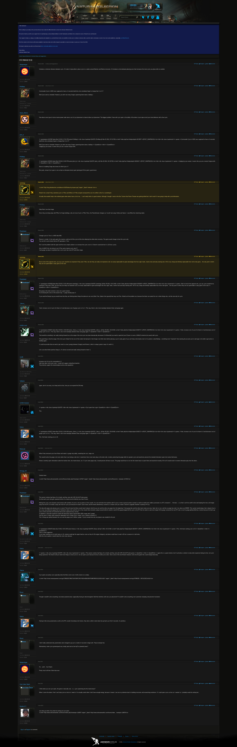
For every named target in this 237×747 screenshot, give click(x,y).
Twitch (152, 17)
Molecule (22, 449)
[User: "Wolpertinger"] (27, 71)
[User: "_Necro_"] (27, 310)
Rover (21, 592)
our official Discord (124, 38)
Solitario (22, 381)
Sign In (22, 729)
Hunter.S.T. (23, 706)
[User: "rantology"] (27, 189)
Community (94, 17)
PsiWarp (22, 86)
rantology (22, 183)
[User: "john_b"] (27, 141)
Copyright (120, 736)
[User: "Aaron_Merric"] (27, 119)
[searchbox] (130, 17)
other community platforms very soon (49, 46)
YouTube (157, 17)
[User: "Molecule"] (27, 455)
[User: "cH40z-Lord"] (27, 332)
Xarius (22, 427)
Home (77, 17)
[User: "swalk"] (27, 363)
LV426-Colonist (24, 403)
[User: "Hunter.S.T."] (27, 713)
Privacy (127, 736)
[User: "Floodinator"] (27, 238)
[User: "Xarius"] (27, 434)
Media (102, 17)
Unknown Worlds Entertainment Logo (104, 741)
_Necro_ (22, 303)
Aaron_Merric (24, 113)
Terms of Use (135, 736)
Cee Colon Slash (25, 684)
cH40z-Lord (23, 325)
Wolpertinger (23, 64)
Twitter (143, 17)
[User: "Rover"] (27, 599)
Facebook (148, 17)
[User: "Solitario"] (27, 388)
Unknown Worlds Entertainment (157, 5)
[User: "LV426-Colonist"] (27, 410)
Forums (108, 17)
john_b (22, 135)
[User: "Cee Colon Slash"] (27, 691)
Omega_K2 (23, 471)
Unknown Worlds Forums (98, 7)
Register (28, 729)
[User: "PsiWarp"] (27, 93)
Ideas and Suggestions (52, 63)
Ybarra (22, 570)
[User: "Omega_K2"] (27, 477)
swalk (21, 357)
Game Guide (85, 17)
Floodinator (23, 231)
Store (115, 17)
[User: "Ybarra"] (27, 577)
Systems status (111, 736)
